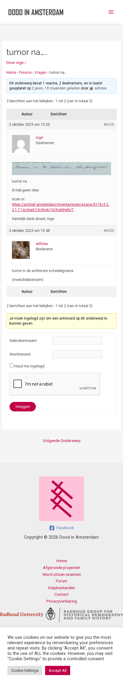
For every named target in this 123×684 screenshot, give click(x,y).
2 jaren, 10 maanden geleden (56, 88)
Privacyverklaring (61, 601)
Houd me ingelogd (29, 366)
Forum (61, 580)
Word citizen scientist (61, 574)
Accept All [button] (58, 670)
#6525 (109, 124)
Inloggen (23, 407)
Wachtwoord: (20, 354)
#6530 (109, 231)
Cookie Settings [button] (25, 670)
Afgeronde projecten (61, 567)
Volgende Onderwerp (62, 440)
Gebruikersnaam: (24, 341)
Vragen (41, 72)
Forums (25, 72)
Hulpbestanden (61, 587)
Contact (61, 594)
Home (11, 72)
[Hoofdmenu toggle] (111, 12)
